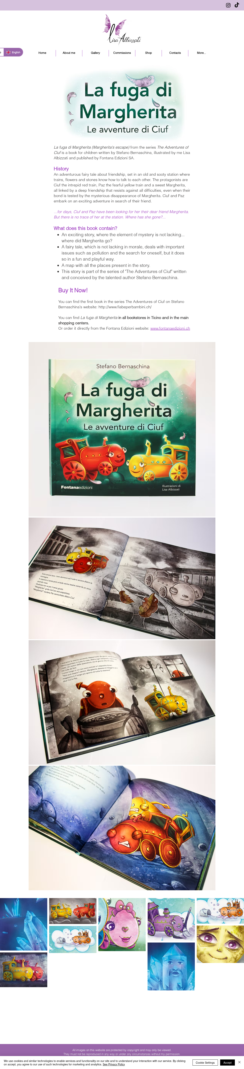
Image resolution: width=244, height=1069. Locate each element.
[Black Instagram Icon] (228, 5)
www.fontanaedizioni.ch (170, 328)
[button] (95, 53)
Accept (227, 1062)
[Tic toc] (237, 5)
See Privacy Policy (114, 1064)
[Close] (239, 1062)
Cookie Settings (205, 1062)
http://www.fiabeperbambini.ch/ (125, 306)
